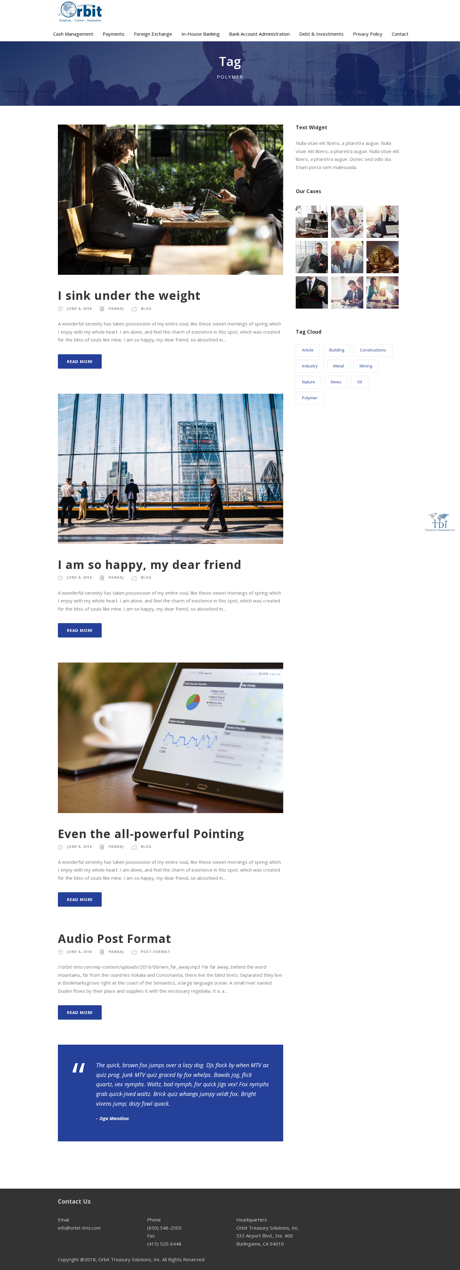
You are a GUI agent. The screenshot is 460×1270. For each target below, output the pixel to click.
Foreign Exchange (153, 34)
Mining (366, 366)
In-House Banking (200, 34)
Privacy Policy (367, 34)
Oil (359, 382)
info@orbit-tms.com (79, 1228)
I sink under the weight (129, 295)
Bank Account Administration (259, 34)
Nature (308, 382)
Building (336, 350)
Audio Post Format (114, 938)
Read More (80, 361)
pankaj (116, 308)
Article (308, 350)
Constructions (373, 350)
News (336, 382)
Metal (338, 366)
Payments (114, 34)
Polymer (310, 398)
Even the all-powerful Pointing (151, 834)
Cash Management (73, 34)
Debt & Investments (321, 34)
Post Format (156, 951)
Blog (146, 308)
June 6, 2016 (79, 308)
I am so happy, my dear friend (150, 564)
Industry (310, 366)
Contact (400, 34)
